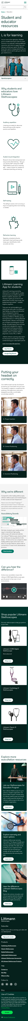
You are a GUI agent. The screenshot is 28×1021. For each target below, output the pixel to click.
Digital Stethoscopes (7, 952)
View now (8, 903)
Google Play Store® (10, 354)
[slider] (6, 597)
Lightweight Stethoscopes (9, 955)
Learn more (8, 807)
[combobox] (14, 7)
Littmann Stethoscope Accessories (11, 958)
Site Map (3, 972)
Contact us (4, 969)
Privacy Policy (5, 1007)
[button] (8, 1017)
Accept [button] (7, 1012)
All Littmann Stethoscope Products (11, 961)
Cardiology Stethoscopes (8, 945)
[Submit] (25, 7)
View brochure (7, 551)
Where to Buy (5, 976)
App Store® (8, 349)
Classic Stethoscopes (7, 949)
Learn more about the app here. (11, 343)
